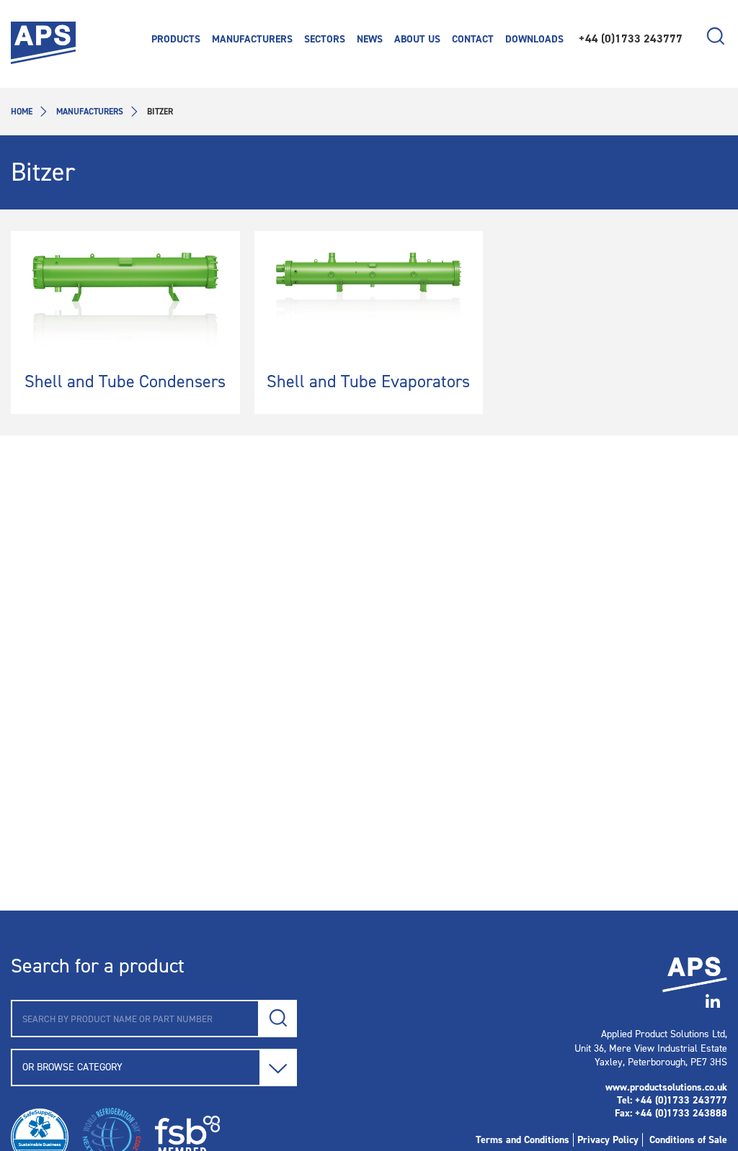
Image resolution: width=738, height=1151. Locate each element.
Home (21, 111)
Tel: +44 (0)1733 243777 (672, 1100)
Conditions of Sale (688, 1140)
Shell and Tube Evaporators (368, 381)
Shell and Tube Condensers (125, 381)
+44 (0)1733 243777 (631, 38)
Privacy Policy (608, 1140)
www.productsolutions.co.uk (666, 1087)
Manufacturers (89, 111)
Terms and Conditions (522, 1140)
